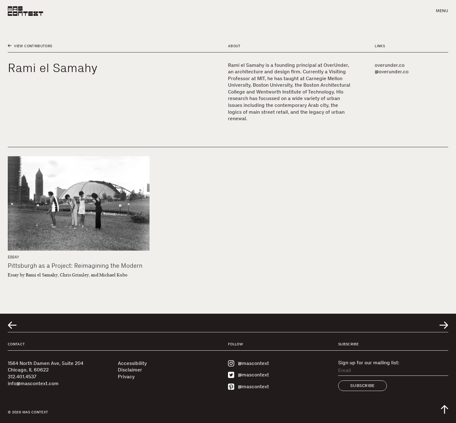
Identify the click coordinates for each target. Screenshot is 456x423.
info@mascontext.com (33, 383)
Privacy (126, 377)
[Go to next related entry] (444, 325)
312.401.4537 (22, 377)
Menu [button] (442, 10)
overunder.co (390, 65)
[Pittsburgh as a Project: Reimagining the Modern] (79, 203)
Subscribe (362, 385)
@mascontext (253, 363)
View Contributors (32, 46)
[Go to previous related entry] (12, 325)
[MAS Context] (25, 11)
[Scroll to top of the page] (444, 409)
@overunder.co (392, 72)
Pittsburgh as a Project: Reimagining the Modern (75, 265)
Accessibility (132, 363)
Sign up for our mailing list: (368, 363)
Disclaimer (130, 370)
